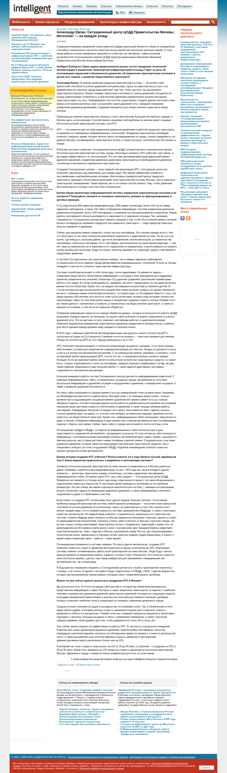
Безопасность (156, 22)
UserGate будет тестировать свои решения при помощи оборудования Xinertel (31, 37)
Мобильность (21, 22)
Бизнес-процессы (47, 22)
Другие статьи (66, 665)
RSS (122, 12)
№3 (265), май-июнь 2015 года (73, 29)
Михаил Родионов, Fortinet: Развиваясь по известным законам (32, 97)
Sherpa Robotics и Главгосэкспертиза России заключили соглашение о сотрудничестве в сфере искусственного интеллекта (147, 714)
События (152, 6)
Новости (63, 6)
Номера (77, 6)
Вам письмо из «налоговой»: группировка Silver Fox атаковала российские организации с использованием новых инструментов (196, 105)
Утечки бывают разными (26, 204)
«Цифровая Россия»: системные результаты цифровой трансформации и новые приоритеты (147, 691)
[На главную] (32, 13)
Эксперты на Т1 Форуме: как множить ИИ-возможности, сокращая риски (28, 46)
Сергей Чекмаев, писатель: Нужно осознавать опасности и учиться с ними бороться (86, 710)
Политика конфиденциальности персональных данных (98, 757)
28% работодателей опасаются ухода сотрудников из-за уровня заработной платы (196, 165)
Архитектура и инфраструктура (121, 22)
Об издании (184, 6)
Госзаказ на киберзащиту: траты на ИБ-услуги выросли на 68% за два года (147, 725)
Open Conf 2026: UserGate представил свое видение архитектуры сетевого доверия (30, 79)
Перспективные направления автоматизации (84, 12)
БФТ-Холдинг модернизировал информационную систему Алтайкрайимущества (196, 153)
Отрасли (106, 6)
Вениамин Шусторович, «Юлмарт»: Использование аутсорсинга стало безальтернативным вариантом (80, 716)
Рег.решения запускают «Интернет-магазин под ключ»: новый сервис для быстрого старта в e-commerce (195, 197)
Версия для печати (89, 665)
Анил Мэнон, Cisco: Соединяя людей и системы (85, 690)
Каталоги (167, 6)
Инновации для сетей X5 (25, 215)
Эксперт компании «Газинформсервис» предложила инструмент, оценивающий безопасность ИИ (195, 121)
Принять (206, 767)
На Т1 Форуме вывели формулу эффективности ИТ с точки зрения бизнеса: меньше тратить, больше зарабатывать (31, 69)
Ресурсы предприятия (80, 22)
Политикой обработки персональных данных (101, 768)
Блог (14, 173)
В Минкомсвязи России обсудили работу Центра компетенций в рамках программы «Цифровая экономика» (145, 731)
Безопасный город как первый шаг (80, 721)
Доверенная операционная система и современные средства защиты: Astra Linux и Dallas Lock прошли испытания (196, 69)
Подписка (139, 12)
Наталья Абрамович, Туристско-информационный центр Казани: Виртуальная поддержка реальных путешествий (32, 148)
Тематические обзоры (129, 6)
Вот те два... (18, 178)
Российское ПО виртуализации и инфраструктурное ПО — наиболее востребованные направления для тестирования (32, 57)
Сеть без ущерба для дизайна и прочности (84, 724)
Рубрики (92, 6)
